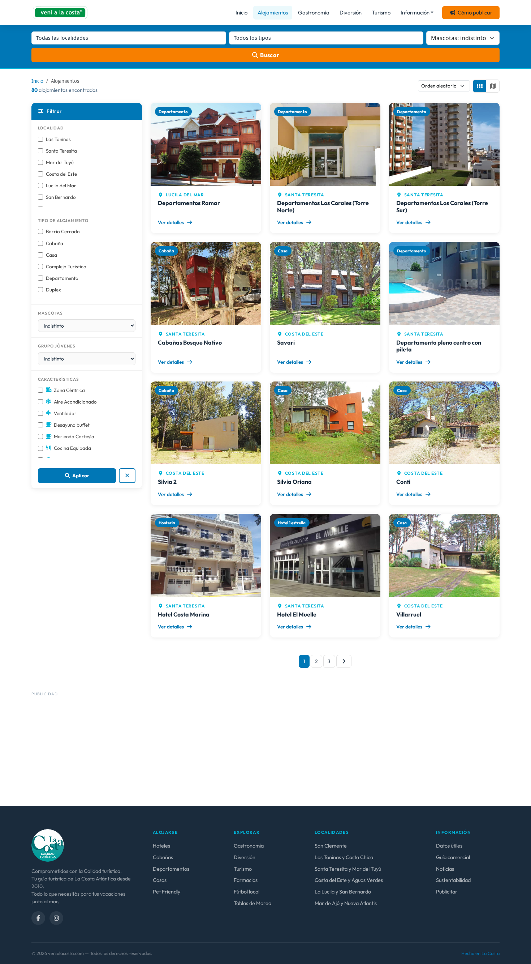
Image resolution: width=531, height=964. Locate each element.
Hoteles (161, 846)
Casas (160, 880)
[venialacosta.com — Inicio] (60, 12)
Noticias (445, 869)
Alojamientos (273, 12)
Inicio (241, 12)
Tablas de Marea (252, 903)
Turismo (381, 12)
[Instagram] (56, 918)
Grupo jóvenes (56, 346)
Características (58, 379)
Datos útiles (449, 846)
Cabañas (163, 857)
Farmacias (246, 880)
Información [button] (415, 12)
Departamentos (171, 869)
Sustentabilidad (453, 880)
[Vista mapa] (492, 86)
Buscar (270, 55)
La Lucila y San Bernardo (343, 891)
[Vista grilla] (479, 86)
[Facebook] (38, 918)
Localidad (51, 128)
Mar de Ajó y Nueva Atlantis (346, 903)
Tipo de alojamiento (63, 220)
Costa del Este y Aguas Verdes (349, 880)
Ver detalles (171, 222)
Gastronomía (313, 12)
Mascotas (50, 313)
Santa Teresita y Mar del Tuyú (348, 869)
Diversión (351, 12)
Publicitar (446, 891)
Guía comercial (453, 857)
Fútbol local (246, 891)
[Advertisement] (248, 749)
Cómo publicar (475, 12)
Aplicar (80, 475)
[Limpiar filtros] (127, 475)
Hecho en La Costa (480, 953)
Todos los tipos (252, 37)
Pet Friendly (166, 891)
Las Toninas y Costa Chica (344, 857)
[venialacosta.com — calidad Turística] (47, 845)
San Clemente (331, 846)
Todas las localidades (62, 37)
